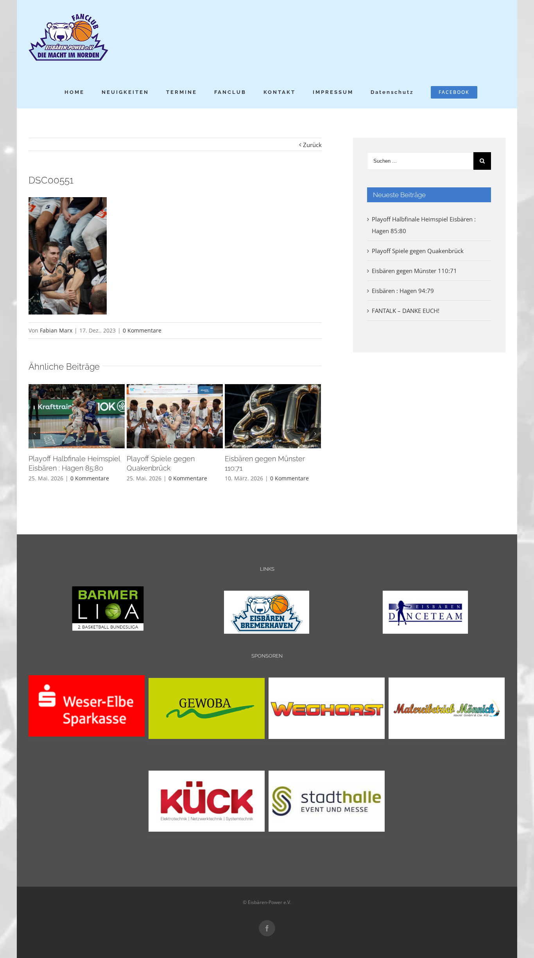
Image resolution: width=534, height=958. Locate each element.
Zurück (312, 145)
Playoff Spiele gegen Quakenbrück (418, 251)
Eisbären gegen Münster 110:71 (414, 271)
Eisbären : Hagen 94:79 (403, 291)
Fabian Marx (56, 330)
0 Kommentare (142, 330)
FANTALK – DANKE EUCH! (405, 311)
